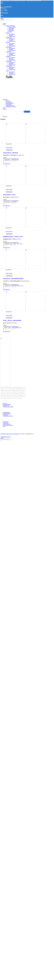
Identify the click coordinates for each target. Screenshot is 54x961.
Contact (4, 109)
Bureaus (7, 32)
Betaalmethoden (6, 412)
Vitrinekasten (8, 61)
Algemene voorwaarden (8, 406)
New (11, 144)
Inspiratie (10, 31)
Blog (4, 107)
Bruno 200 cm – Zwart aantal (10, 201)
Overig (7, 70)
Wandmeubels (9, 66)
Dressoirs (8, 42)
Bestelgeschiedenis (7, 404)
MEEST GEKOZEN (10, 25)
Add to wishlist (9, 147)
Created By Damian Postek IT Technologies (10, 433)
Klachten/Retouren (10, 103)
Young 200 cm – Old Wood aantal (11, 159)
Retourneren (5, 414)
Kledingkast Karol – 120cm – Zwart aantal (13, 243)
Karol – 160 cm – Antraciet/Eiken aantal (12, 327)
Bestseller (8, 144)
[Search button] (1, 21)
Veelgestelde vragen (10, 105)
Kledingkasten (9, 47)
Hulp (2, 3)
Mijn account (6, 421)
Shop (4, 24)
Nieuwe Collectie (12, 26)
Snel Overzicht (9, 150)
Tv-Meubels (8, 51)
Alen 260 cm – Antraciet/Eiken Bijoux (13, 278)
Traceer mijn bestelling (8, 425)
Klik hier (7, 84)
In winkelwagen (6, 163)
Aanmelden (5, 422)
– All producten (11, 34)
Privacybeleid (8, 104)
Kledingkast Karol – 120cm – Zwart (13, 236)
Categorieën (10, 29)
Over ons (8, 100)
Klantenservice (6, 405)
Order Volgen (11, 30)
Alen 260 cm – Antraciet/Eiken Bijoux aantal (13, 285)
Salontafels (8, 56)
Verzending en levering (8, 415)
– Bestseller (10, 35)
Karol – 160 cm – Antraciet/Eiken (12, 320)
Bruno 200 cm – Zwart (9, 194)
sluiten (2, 15)
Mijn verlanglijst (6, 424)
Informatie (5, 99)
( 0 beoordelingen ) (15, 158)
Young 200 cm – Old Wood (10, 152)
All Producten (11, 28)
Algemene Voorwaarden (11, 106)
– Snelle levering (11, 36)
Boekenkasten (9, 37)
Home (4, 23)
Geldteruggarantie (7, 413)
